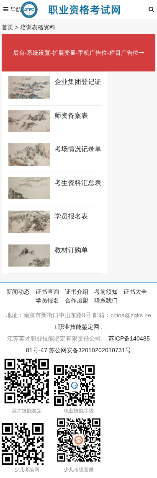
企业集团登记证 (77, 81)
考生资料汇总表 (77, 182)
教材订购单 (71, 250)
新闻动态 (18, 291)
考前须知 (106, 291)
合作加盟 (76, 300)
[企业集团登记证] (29, 96)
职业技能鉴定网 (78, 326)
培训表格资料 (37, 27)
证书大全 (135, 291)
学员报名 (47, 300)
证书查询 (47, 291)
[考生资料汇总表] (29, 197)
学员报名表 (71, 216)
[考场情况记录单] (29, 163)
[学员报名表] (29, 231)
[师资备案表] (29, 130)
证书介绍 (76, 291)
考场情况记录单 (77, 149)
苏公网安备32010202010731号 (90, 350)
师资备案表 (71, 115)
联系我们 (106, 300)
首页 (7, 27)
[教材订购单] (29, 264)
